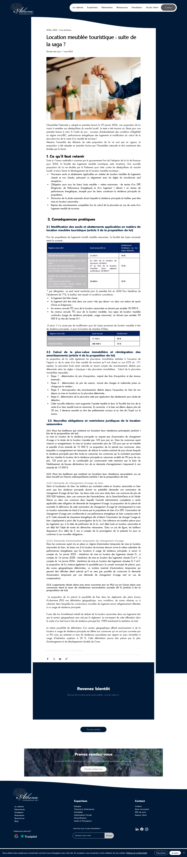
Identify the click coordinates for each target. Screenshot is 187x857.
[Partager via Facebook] (47, 659)
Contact (138, 806)
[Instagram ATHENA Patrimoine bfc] (147, 829)
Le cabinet (19, 806)
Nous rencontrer (142, 809)
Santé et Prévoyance (83, 821)
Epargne (77, 806)
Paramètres (161, 853)
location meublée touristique (73, 650)
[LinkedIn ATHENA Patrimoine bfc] (137, 829)
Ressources (19, 818)
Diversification (80, 818)
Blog (16, 821)
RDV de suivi (140, 812)
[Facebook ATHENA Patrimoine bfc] (142, 829)
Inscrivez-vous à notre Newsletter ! (87, 829)
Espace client (141, 815)
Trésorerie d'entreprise (84, 809)
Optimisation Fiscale (83, 815)
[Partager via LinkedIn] (60, 659)
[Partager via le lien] (66, 659)
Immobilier (78, 812)
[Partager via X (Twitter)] (54, 659)
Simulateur (19, 812)
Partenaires (19, 815)
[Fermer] (183, 853)
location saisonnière (53, 650)
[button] (152, 7)
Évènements (20, 809)
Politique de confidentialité (136, 853)
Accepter (175, 853)
